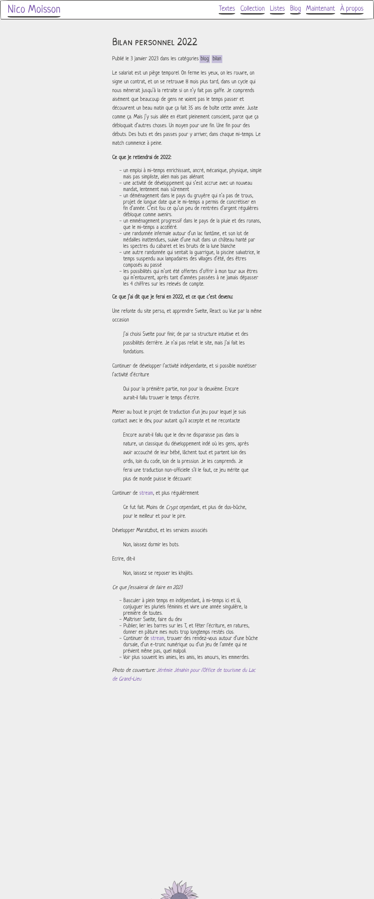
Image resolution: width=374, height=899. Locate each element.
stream (146, 493)
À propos (352, 9)
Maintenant (320, 9)
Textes (227, 9)
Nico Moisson (34, 10)
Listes (277, 9)
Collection (252, 9)
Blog (295, 9)
